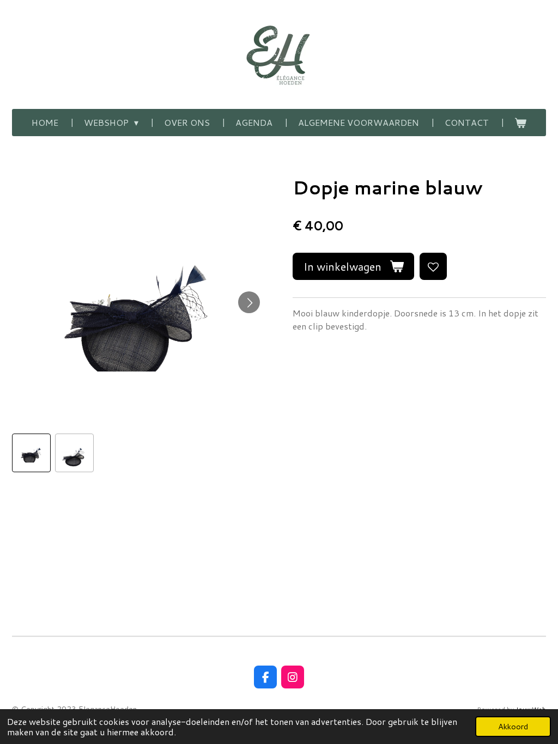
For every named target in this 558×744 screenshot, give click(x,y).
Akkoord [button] (513, 726)
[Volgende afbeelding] (249, 302)
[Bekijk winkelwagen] (520, 122)
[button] (31, 453)
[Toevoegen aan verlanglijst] (433, 266)
